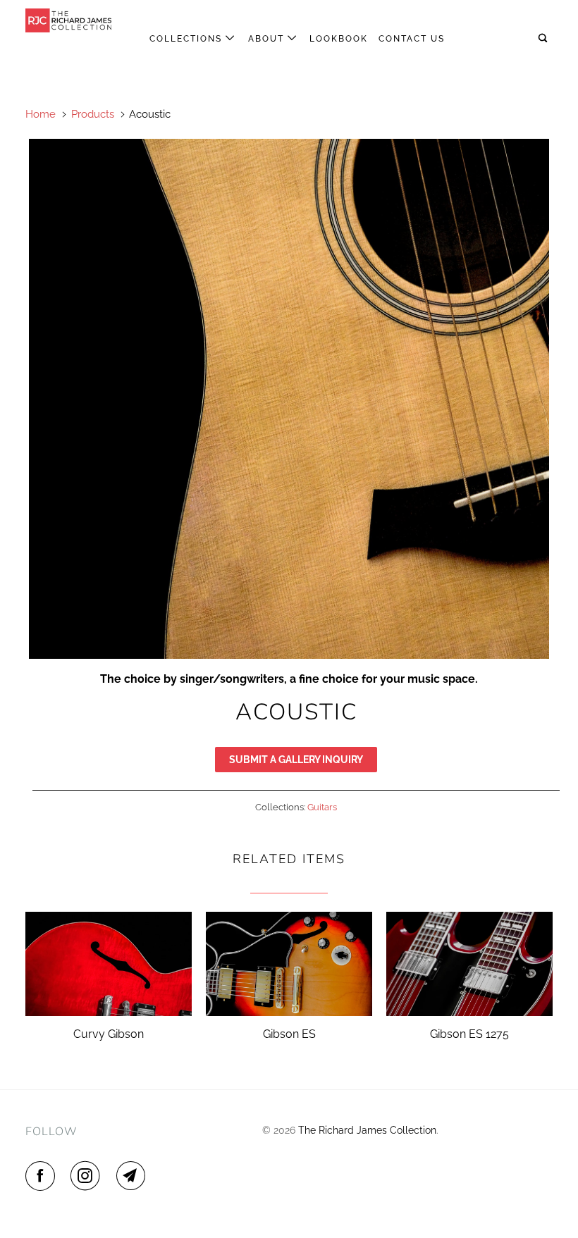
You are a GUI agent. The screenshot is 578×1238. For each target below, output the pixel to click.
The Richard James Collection (367, 1130)
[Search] (544, 38)
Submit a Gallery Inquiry (296, 759)
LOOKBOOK (338, 39)
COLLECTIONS (187, 39)
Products (92, 114)
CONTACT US (412, 39)
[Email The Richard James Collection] (134, 1176)
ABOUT (268, 39)
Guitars (322, 807)
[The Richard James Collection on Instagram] (88, 1176)
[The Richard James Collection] (69, 20)
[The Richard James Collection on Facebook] (43, 1176)
